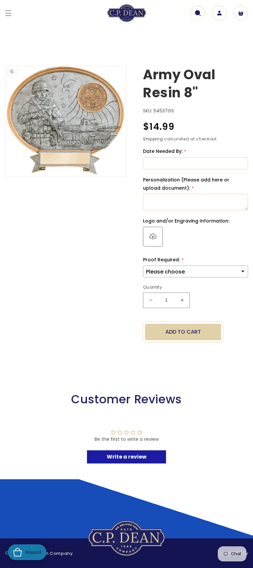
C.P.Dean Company (50, 553)
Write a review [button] (127, 457)
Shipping (153, 139)
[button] (8, 13)
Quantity (152, 287)
